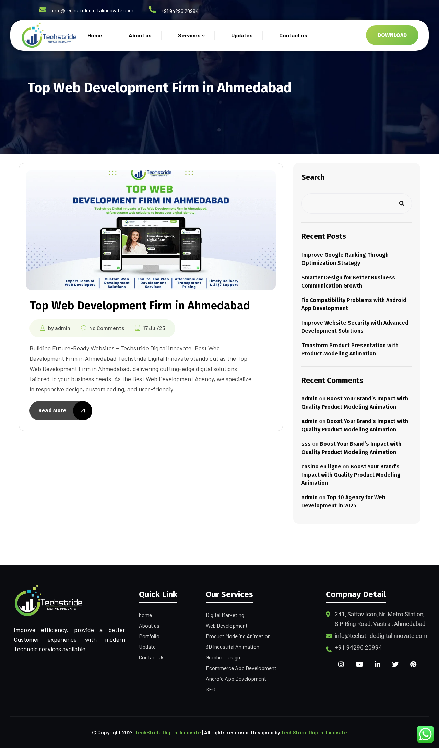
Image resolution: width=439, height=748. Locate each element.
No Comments (106, 328)
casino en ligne (321, 466)
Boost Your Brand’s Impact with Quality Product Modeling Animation (351, 474)
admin (62, 328)
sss (306, 444)
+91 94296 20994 (180, 11)
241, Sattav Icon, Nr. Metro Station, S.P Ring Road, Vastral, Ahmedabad (380, 619)
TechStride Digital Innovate (168, 732)
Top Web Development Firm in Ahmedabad (139, 306)
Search (313, 177)
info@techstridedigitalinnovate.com (92, 10)
